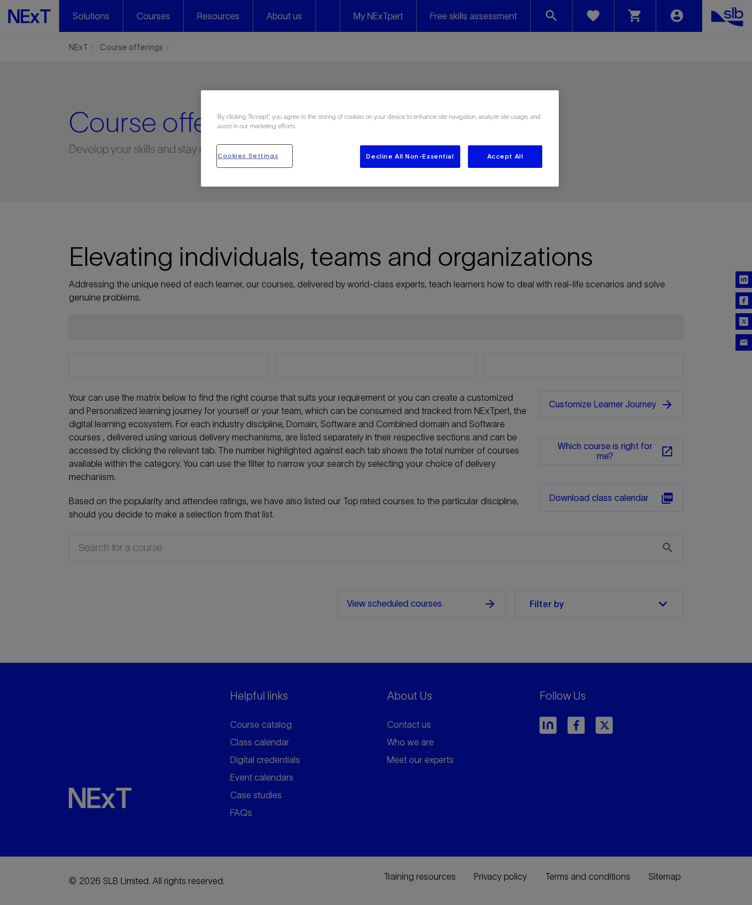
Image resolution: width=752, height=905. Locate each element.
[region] (380, 138)
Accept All (505, 156)
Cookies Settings (247, 155)
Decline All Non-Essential (410, 156)
